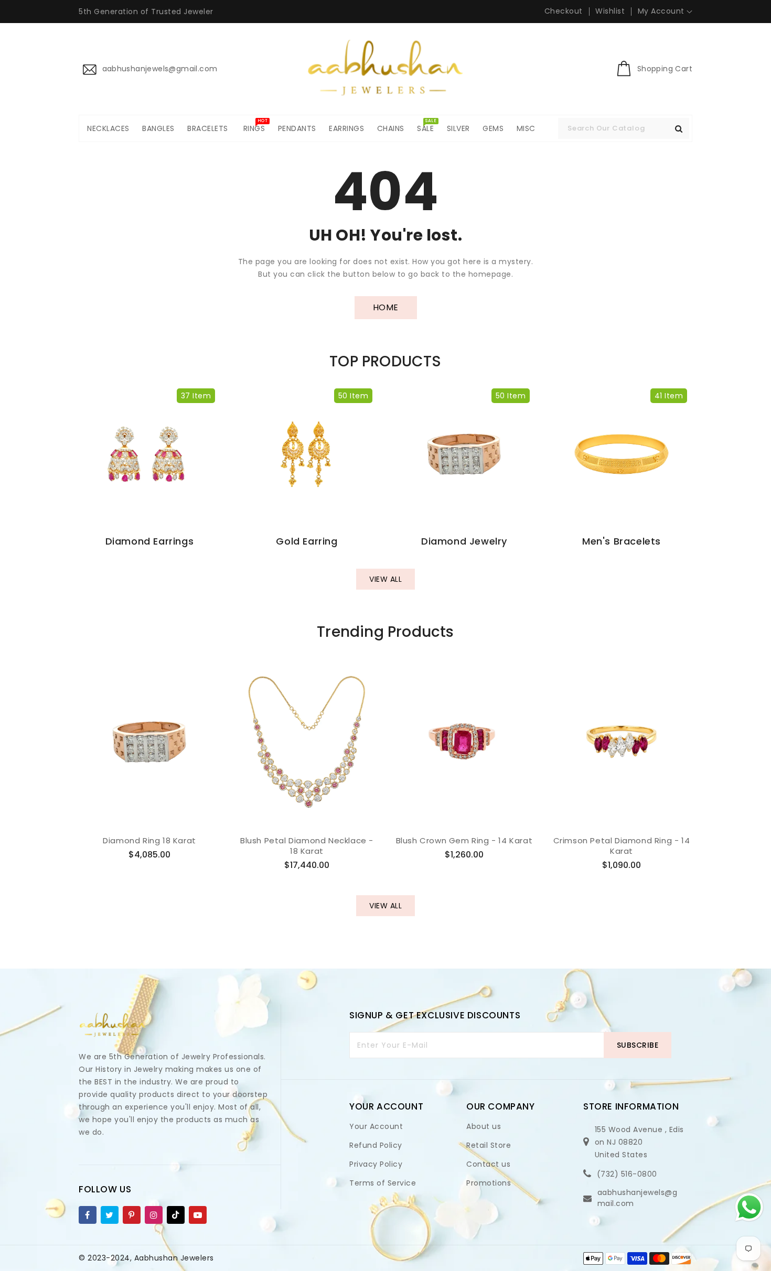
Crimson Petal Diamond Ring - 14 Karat (621, 845)
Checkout (563, 11)
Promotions (488, 1183)
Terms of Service (382, 1183)
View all (385, 579)
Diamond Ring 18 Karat (149, 840)
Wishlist (610, 11)
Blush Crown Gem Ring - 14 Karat (464, 840)
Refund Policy (375, 1145)
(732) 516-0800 (627, 1174)
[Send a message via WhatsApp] (749, 1207)
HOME (386, 307)
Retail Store (488, 1145)
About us (483, 1126)
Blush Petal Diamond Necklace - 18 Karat (306, 845)
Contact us (488, 1164)
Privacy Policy (375, 1164)
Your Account (376, 1126)
